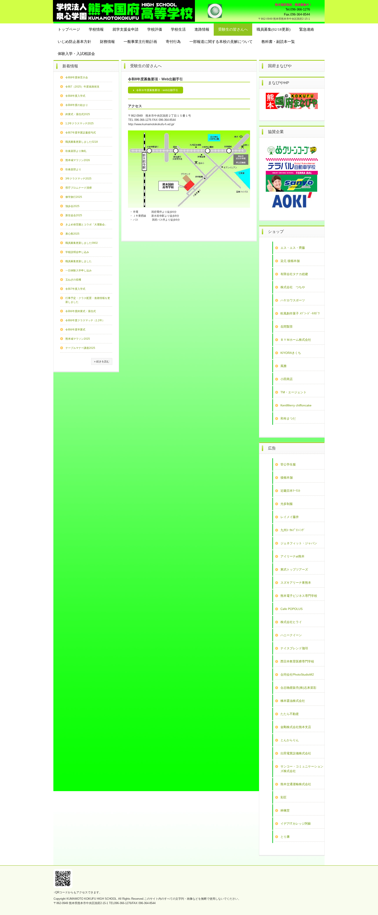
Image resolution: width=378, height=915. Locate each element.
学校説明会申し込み (77, 252)
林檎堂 (285, 810)
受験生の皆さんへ (233, 29)
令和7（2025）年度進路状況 (82, 86)
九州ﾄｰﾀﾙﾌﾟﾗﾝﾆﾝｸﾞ (292, 530)
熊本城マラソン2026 (77, 160)
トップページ (69, 29)
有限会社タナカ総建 (294, 274)
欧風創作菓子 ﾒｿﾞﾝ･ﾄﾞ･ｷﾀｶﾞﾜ (300, 313)
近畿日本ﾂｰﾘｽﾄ (290, 490)
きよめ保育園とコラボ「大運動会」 (86, 224)
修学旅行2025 (73, 196)
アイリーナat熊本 (292, 556)
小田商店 (286, 379)
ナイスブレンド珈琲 (294, 648)
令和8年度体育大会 (76, 77)
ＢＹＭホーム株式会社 (295, 339)
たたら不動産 (289, 714)
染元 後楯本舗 (290, 261)
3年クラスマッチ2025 (78, 178)
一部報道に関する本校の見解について (221, 42)
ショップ (276, 231)
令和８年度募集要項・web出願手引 (157, 90)
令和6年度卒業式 (75, 329)
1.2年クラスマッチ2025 (79, 123)
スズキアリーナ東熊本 (295, 582)
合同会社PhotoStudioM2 (297, 674)
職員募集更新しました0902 (81, 242)
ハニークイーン (291, 635)
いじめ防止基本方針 (74, 42)
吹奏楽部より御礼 (75, 151)
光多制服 (286, 504)
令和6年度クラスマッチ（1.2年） (85, 320)
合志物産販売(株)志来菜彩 (298, 687)
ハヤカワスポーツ (292, 300)
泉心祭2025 (72, 233)
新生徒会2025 (73, 215)
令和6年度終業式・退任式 (80, 311)
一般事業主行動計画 (140, 42)
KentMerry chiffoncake (296, 405)
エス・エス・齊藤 (292, 247)
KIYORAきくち (290, 353)
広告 (272, 448)
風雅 (283, 366)
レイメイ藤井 (289, 517)
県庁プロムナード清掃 (78, 187)
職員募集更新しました (78, 261)
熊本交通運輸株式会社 (295, 784)
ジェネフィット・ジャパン (298, 543)
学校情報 (96, 29)
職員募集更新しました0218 (81, 141)
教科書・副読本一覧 (278, 42)
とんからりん (289, 740)
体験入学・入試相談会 (76, 54)
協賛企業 (276, 132)
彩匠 (283, 797)
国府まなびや (280, 66)
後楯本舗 (286, 477)
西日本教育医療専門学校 (297, 661)
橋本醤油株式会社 (292, 700)
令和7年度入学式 (75, 288)
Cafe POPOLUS (291, 609)
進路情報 (201, 29)
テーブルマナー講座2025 (80, 347)
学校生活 (178, 29)
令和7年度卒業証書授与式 (80, 132)
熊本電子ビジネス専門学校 (298, 595)
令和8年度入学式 (75, 95)
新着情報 (70, 66)
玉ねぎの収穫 (73, 279)
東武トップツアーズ (294, 569)
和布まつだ (288, 418)
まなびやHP (278, 83)
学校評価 (154, 29)
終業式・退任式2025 (77, 114)
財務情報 (107, 42)
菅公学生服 (288, 464)
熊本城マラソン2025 (77, 338)
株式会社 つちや (292, 287)
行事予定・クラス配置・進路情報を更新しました (87, 300)
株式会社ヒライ (291, 622)
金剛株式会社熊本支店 (295, 727)
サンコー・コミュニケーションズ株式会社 (301, 769)
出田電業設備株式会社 (295, 753)
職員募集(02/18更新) (273, 29)
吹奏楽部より (73, 169)
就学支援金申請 (125, 29)
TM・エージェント (293, 392)
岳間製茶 (286, 326)
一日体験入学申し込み (78, 270)
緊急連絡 (306, 29)
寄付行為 (173, 42)
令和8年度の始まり (76, 105)
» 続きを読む (101, 361)
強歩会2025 (72, 206)
